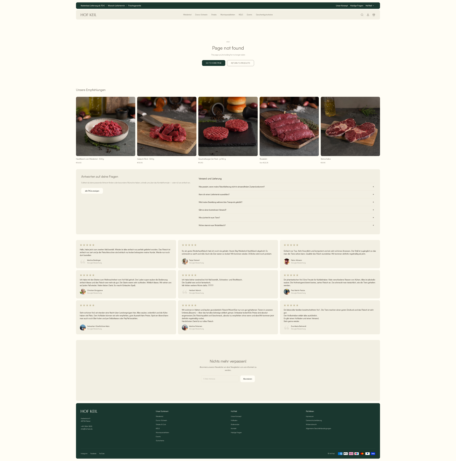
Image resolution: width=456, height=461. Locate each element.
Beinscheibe (326, 159)
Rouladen (263, 159)
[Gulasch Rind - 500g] (166, 126)
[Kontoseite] (368, 14)
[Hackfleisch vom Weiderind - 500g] (105, 126)
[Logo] (88, 15)
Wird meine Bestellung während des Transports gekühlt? (220, 202)
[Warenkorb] (374, 14)
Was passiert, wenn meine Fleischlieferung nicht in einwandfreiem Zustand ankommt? (232, 186)
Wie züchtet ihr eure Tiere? (209, 217)
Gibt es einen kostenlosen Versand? (212, 210)
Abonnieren (247, 379)
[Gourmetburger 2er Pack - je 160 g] (228, 126)
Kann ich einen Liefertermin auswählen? (214, 194)
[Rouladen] (289, 126)
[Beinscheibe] (350, 126)
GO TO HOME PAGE (213, 63)
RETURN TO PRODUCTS (240, 63)
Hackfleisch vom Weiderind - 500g (90, 159)
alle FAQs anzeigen (92, 191)
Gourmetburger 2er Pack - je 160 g (212, 159)
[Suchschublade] (362, 14)
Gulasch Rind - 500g (145, 159)
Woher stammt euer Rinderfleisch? (212, 225)
